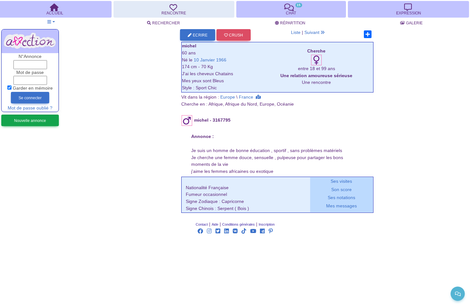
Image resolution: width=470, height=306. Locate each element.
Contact (202, 224)
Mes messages (341, 206)
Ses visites (341, 181)
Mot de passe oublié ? (30, 108)
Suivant (312, 32)
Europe (227, 97)
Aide (215, 224)
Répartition (292, 23)
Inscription (267, 224)
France (246, 97)
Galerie (414, 23)
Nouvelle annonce (30, 120)
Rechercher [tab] (166, 23)
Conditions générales (238, 224)
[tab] (174, 9)
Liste (296, 32)
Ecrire (200, 35)
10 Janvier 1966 (210, 60)
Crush (235, 35)
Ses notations (341, 197)
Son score (341, 189)
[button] (51, 22)
